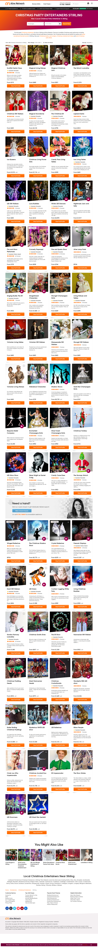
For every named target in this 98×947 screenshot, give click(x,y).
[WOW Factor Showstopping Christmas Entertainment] (24, 855)
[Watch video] (44, 63)
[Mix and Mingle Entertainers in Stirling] (36, 855)
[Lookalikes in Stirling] (87, 855)
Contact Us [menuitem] (8, 895)
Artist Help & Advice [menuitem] (75, 899)
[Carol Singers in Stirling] (11, 855)
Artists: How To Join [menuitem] (75, 898)
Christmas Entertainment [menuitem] (53, 899)
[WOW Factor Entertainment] (74, 855)
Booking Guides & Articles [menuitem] (76, 896)
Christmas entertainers (28, 32)
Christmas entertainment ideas (65, 36)
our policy (85, 944)
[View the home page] (14, 3)
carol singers (52, 36)
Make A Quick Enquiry (21, 511)
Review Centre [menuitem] (8, 898)
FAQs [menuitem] (6, 896)
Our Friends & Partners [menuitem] (76, 901)
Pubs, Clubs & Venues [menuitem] (52, 903)
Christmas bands (44, 36)
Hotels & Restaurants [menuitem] (52, 904)
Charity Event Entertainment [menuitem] (54, 901)
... (17, 79)
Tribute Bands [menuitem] (28, 899)
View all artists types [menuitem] (30, 903)
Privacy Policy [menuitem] (8, 903)
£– (34, 42)
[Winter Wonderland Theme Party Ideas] (49, 855)
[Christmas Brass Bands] (61, 855)
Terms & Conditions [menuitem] (10, 901)
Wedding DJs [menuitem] (28, 901)
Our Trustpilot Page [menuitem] (10, 899)
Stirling (43, 885)
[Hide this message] (91, 945)
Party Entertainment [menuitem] (52, 898)
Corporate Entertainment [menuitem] (53, 896)
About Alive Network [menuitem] (75, 895)
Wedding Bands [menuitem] (29, 896)
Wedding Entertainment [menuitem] (52, 895)
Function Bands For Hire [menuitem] (31, 895)
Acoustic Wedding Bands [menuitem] (31, 898)
